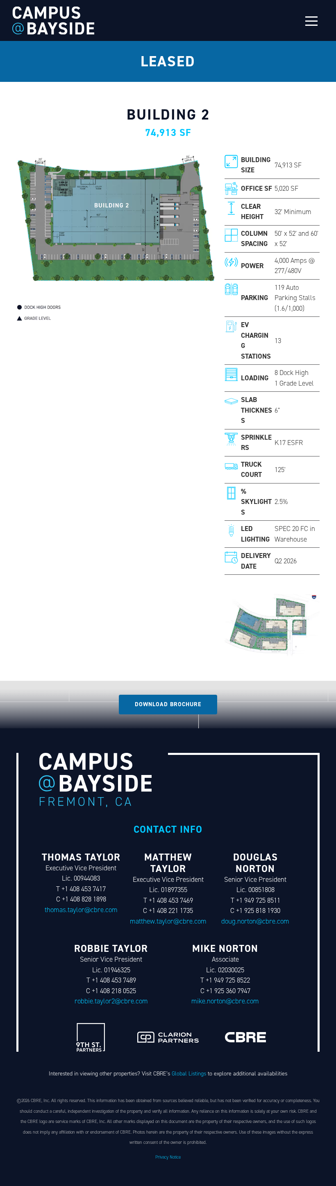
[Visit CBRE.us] (245, 1037)
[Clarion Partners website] (168, 1037)
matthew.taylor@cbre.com (168, 921)
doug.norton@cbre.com (255, 921)
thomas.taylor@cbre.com (81, 910)
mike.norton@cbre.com (225, 1001)
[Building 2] (53, 21)
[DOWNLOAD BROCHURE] (168, 704)
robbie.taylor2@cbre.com (111, 1001)
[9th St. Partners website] (90, 1037)
